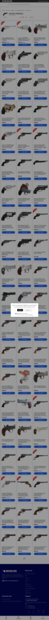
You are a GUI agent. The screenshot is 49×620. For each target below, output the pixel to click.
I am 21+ (20, 310)
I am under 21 (27, 310)
